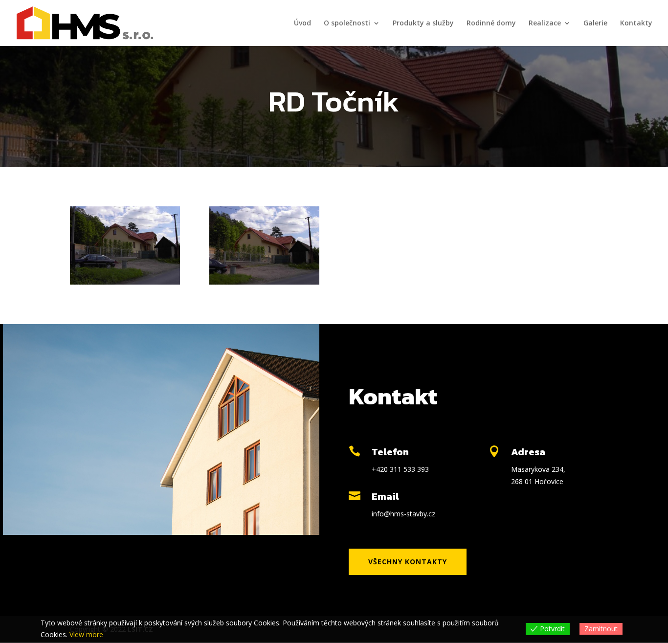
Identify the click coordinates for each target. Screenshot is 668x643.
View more (86, 634)
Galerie (595, 23)
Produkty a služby (423, 23)
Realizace (545, 23)
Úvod (302, 23)
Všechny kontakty (407, 561)
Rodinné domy (491, 23)
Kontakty (636, 23)
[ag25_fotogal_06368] (264, 282)
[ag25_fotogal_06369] (125, 282)
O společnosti (347, 23)
